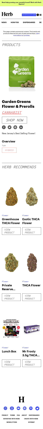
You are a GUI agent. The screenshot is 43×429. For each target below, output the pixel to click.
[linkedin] (21, 127)
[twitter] (9, 127)
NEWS (4, 22)
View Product (9, 231)
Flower (5, 215)
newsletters (12, 422)
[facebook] (4, 127)
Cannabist (11, 112)
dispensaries (34, 415)
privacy (5, 415)
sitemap (31, 422)
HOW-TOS (15, 22)
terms (12, 415)
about (24, 415)
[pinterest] (15, 127)
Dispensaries (29, 22)
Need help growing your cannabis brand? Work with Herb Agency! (21, 3)
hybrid (9, 150)
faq (18, 415)
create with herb (31, 418)
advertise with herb (29, 14)
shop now (14, 120)
